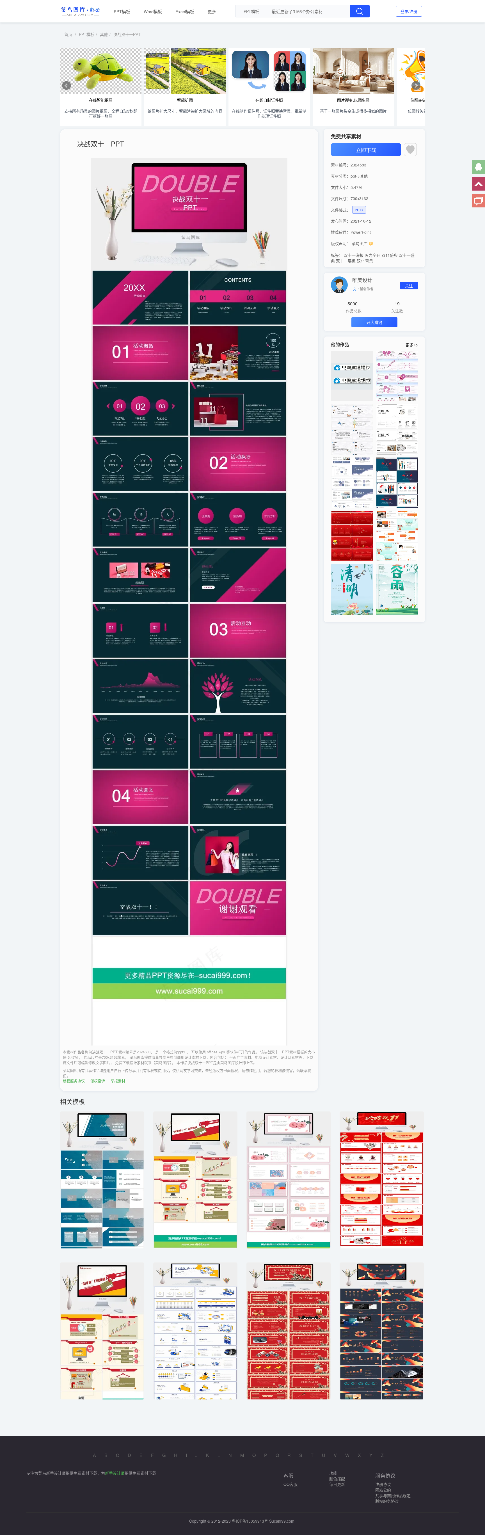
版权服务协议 (74, 1080)
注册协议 (383, 1484)
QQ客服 (290, 1484)
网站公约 (383, 1490)
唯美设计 (362, 279)
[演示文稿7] (397, 536)
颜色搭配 (337, 1478)
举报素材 (118, 1080)
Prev (66, 85)
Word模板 (153, 11)
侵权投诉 (97, 1080)
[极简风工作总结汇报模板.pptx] (397, 429)
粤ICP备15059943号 (250, 1521)
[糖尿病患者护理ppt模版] (352, 429)
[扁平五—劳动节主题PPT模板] (397, 482)
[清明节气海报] (352, 589)
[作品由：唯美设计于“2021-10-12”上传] (339, 284)
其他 (104, 34)
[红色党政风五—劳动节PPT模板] (352, 536)
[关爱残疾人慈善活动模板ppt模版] (397, 376)
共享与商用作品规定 (393, 1495)
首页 (68, 34)
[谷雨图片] (397, 589)
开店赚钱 (374, 322)
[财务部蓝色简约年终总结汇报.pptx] (352, 482)
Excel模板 (184, 11)
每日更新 (337, 1484)
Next (415, 85)
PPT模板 (122, 11)
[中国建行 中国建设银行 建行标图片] (352, 376)
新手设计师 (115, 1473)
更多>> (412, 344)
